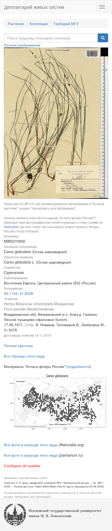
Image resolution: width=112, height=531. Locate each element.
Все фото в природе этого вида (31, 444)
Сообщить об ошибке (22, 465)
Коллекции (39, 23)
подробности (79, 366)
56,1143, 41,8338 (18, 293)
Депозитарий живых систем (34, 6)
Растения (16, 23)
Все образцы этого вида (24, 356)
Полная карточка (18, 345)
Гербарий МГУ (66, 23)
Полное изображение (22, 44)
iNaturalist (11, 226)
